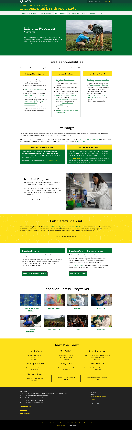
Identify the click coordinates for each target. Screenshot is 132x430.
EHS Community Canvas (93, 140)
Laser (77, 329)
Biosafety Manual (48, 227)
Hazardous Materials (46, 13)
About (85, 423)
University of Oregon (61, 425)
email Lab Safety (81, 141)
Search (106, 1)
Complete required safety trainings (65, 80)
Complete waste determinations (65, 99)
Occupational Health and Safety (78, 13)
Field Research (54, 329)
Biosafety (77, 308)
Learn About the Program (36, 200)
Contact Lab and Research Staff (66, 379)
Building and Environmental (30, 13)
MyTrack (81, 140)
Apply (96, 1)
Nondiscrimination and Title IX (55, 423)
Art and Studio (54, 308)
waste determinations (31, 103)
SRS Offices (23, 391)
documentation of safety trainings (34, 101)
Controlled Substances (30, 330)
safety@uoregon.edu (96, 400)
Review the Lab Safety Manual (66, 236)
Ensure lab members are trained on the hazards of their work (36, 96)
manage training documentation (99, 86)
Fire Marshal (93, 13)
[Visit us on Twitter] (95, 404)
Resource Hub (53, 160)
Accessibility (67, 423)
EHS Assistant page (77, 265)
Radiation (101, 329)
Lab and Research (60, 13)
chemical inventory (30, 105)
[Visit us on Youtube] (97, 404)
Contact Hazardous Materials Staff (97, 379)
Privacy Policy (74, 423)
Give (103, 1)
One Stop (91, 1)
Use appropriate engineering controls (66, 95)
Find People (92, 423)
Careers (81, 423)
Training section (76, 158)
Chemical (101, 308)
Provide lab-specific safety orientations (98, 80)
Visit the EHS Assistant (78, 274)
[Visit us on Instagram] (100, 404)
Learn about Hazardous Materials (34, 274)
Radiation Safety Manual (76, 227)
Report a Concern (41, 423)
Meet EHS (102, 13)
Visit (99, 1)
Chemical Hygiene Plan (59, 227)
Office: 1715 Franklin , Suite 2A (98, 396)
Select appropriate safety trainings (34, 90)
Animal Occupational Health (30, 309)
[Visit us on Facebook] (92, 404)
